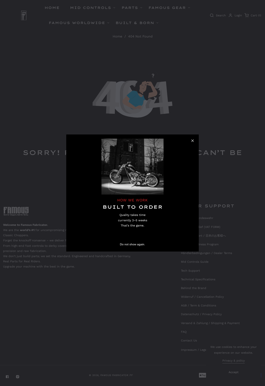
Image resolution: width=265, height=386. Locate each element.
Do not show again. (132, 244)
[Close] (192, 141)
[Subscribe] (179, 233)
